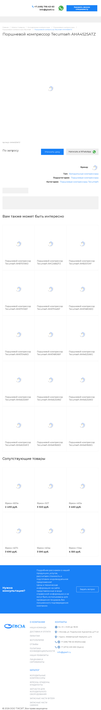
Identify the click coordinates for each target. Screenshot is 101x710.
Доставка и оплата (40, 632)
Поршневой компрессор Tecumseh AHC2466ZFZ (50, 262)
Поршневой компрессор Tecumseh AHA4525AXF (18, 398)
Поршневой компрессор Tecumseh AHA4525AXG (82, 353)
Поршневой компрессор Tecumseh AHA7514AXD (18, 353)
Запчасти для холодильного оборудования (38, 691)
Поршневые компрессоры (85, 178)
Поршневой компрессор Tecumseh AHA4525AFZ (18, 443)
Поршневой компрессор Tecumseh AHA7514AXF (50, 307)
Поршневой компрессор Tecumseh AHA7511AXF (18, 307)
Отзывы (34, 644)
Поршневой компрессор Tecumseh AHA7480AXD (82, 307)
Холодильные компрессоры (84, 174)
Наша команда (38, 627)
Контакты (61, 622)
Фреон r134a (75, 548)
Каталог (34, 670)
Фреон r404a (43, 548)
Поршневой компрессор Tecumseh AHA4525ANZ (50, 398)
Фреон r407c (11, 548)
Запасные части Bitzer (42, 698)
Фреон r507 (43, 503)
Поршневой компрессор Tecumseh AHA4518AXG (82, 443)
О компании (37, 622)
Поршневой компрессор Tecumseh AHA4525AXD (82, 398)
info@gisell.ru (47, 10)
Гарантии (35, 636)
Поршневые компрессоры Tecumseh (79, 182)
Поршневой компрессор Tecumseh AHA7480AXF (50, 353)
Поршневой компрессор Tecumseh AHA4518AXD (50, 443)
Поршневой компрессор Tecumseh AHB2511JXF (82, 262)
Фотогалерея (37, 640)
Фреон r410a (75, 503)
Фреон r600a (11, 503)
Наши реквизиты (39, 655)
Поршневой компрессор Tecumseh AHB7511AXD (18, 262)
